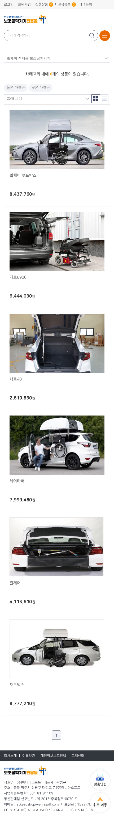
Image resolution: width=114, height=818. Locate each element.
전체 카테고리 (104, 35)
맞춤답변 (100, 784)
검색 (92, 35)
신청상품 (43, 4)
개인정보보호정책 (53, 756)
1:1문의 (86, 4)
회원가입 (24, 4)
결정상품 (66, 4)
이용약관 (28, 756)
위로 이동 (100, 805)
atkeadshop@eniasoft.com (38, 804)
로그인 (9, 4)
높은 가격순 (16, 88)
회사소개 (10, 756)
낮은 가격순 (41, 88)
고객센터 (78, 756)
